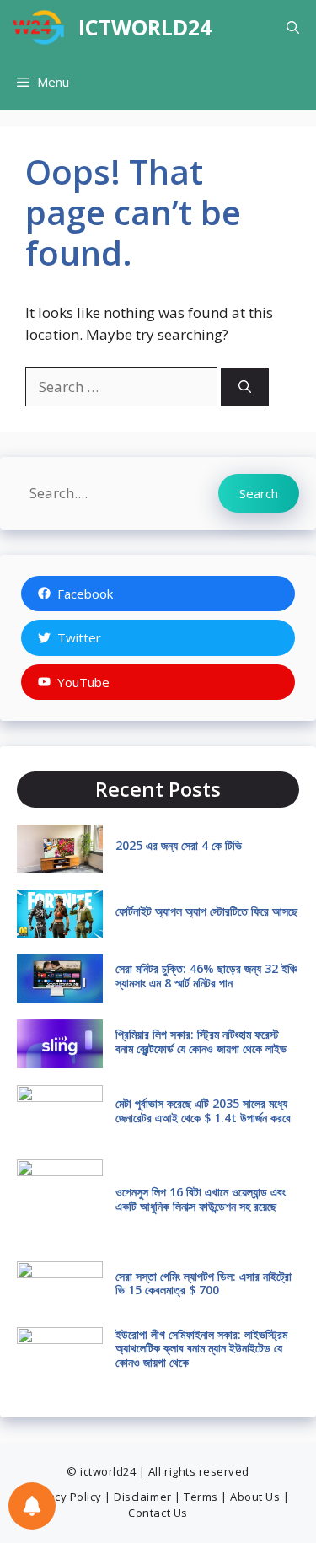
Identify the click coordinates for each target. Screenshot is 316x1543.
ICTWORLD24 (145, 27)
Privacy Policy (64, 1496)
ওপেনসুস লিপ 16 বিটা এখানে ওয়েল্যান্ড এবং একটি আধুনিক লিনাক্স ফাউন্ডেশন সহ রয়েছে (200, 1199)
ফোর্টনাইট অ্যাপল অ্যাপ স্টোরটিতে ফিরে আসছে (206, 911)
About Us (255, 1496)
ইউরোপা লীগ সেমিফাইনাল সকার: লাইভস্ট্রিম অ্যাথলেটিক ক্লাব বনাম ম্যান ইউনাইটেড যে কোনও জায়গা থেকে (201, 1348)
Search (258, 493)
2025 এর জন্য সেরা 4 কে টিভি (178, 845)
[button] (293, 27)
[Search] (245, 387)
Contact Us (157, 1512)
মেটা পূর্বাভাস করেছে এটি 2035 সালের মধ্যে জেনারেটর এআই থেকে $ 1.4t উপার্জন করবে (203, 1110)
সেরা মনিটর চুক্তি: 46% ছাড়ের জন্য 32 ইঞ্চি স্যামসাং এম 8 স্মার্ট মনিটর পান (206, 975)
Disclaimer (142, 1496)
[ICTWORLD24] (39, 27)
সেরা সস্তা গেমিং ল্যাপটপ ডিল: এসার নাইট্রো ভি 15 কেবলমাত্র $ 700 (203, 1283)
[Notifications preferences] (32, 1506)
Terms (201, 1496)
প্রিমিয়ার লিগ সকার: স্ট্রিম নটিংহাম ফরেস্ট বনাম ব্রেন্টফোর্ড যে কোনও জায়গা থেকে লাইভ (201, 1041)
